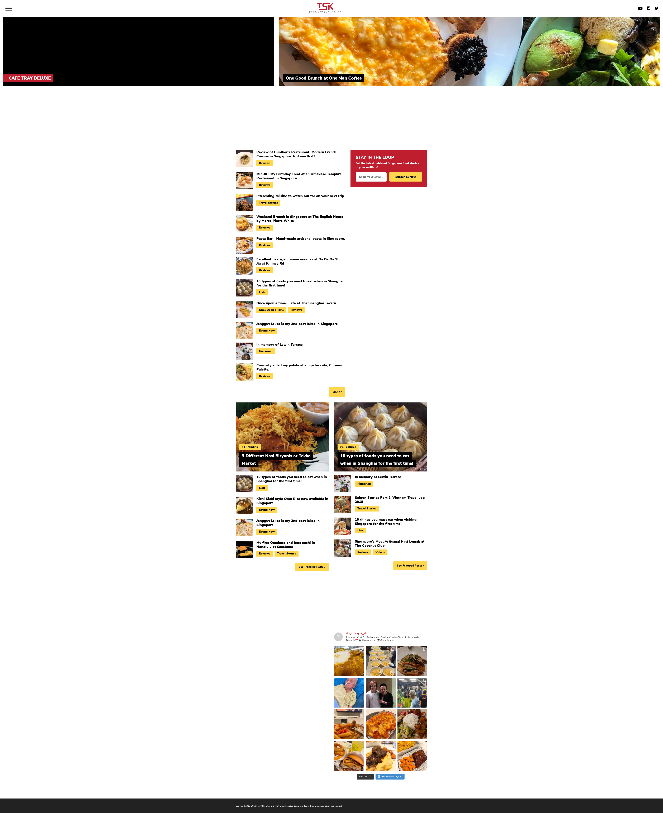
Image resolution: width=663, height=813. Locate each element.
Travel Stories (268, 202)
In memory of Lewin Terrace (279, 344)
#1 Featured (348, 447)
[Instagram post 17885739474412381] (412, 693)
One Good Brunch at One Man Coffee (324, 78)
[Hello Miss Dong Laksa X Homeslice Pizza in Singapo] (381, 661)
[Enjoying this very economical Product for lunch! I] (412, 724)
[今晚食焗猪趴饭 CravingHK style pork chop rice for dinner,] (381, 724)
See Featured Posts (410, 565)
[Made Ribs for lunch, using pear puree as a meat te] (412, 756)
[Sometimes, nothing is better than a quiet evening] (349, 724)
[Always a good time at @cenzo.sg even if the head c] (412, 661)
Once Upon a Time (271, 310)
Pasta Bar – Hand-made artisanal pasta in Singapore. (300, 238)
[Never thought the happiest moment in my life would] (349, 693)
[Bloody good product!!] (349, 756)
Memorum (265, 351)
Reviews (264, 163)
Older (337, 392)
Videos (380, 552)
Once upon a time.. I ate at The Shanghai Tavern (296, 303)
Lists (262, 292)
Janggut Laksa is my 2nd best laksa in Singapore (297, 324)
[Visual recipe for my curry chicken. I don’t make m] (349, 661)
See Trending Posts (311, 567)
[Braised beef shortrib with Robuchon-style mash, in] (381, 756)
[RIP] (381, 693)
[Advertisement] (331, 121)
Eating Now (267, 330)
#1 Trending (250, 447)
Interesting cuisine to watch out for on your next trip (300, 196)
